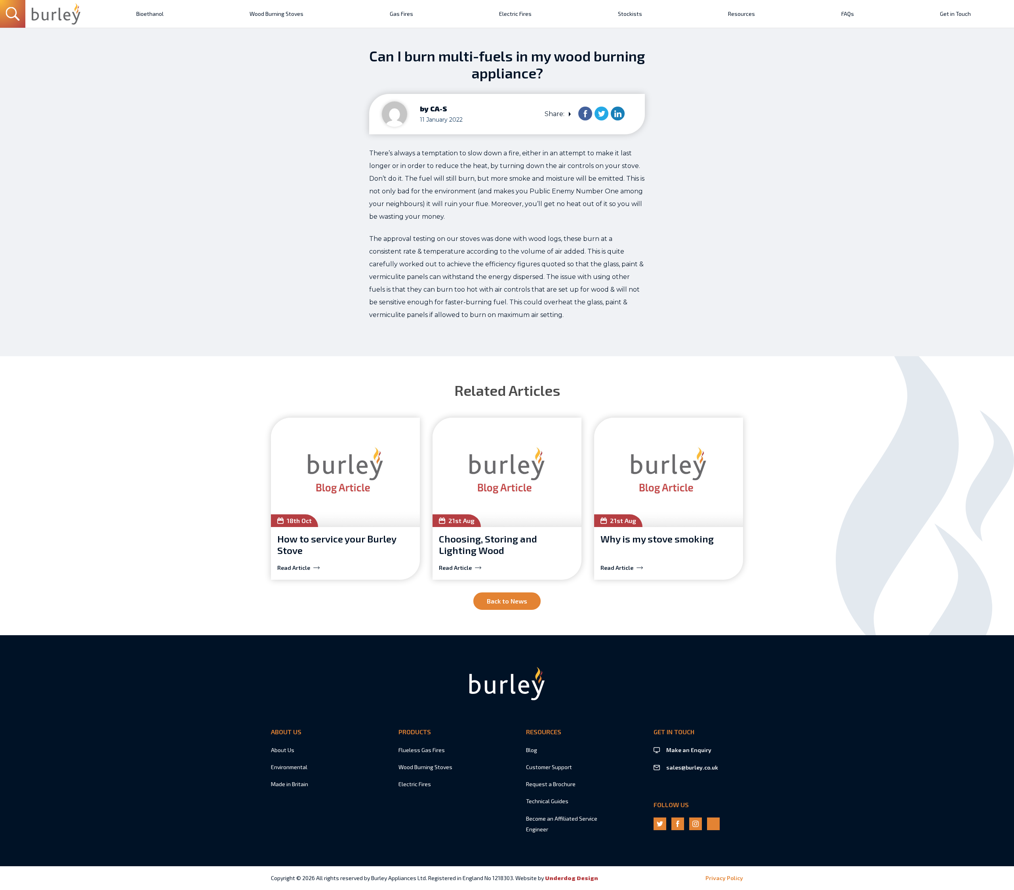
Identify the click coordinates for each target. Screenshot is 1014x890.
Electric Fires (414, 784)
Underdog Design (571, 878)
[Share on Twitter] (601, 113)
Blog (531, 750)
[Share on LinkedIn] (618, 113)
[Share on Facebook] (585, 113)
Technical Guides (547, 801)
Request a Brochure (551, 784)
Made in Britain (289, 784)
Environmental (289, 767)
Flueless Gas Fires (421, 750)
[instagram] (695, 823)
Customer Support (549, 767)
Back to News (507, 601)
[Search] (12, 14)
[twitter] (660, 823)
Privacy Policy (724, 878)
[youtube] (713, 823)
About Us (282, 750)
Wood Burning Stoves (425, 767)
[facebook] (677, 823)
